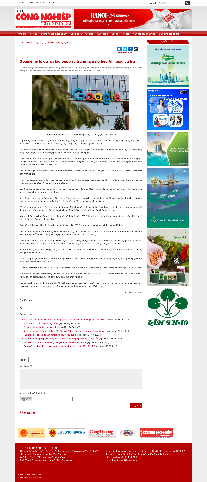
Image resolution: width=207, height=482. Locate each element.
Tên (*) (23, 360)
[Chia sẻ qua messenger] (125, 49)
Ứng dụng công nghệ (169, 34)
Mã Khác (41, 393)
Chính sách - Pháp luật (82, 34)
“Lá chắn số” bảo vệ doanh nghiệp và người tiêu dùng (50, 335)
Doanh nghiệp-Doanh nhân (54, 34)
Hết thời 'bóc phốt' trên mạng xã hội (41, 323)
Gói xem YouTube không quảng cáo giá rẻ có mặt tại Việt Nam (54, 342)
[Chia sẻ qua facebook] (119, 49)
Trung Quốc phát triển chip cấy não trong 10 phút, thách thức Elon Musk (58, 346)
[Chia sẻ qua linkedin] (130, 49)
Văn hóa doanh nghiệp (144, 34)
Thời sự (33, 34)
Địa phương (102, 34)
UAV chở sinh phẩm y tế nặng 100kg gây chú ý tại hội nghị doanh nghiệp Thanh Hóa (64, 319)
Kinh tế (114, 34)
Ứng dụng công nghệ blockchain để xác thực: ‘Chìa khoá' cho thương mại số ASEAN (64, 331)
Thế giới (126, 34)
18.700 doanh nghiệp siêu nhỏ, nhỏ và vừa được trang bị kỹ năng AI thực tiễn (61, 338)
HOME (23, 42)
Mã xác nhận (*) (28, 393)
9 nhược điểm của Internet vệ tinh (40, 327)
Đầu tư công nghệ (59, 42)
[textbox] (171, 3)
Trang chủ (21, 34)
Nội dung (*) (26, 366)
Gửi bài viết (150, 3)
